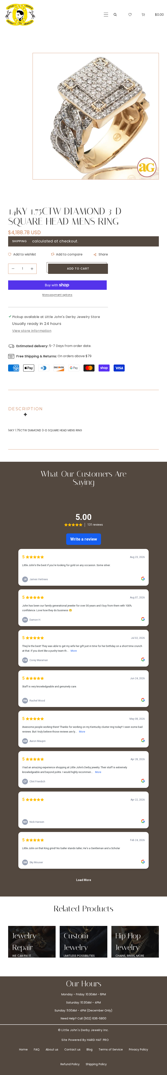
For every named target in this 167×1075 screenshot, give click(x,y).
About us (52, 1049)
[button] (106, 14)
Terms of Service (111, 1049)
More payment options (57, 295)
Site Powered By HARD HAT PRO (85, 1040)
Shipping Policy (96, 1064)
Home (23, 1049)
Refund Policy (70, 1064)
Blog (89, 1049)
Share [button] (103, 254)
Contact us (72, 1049)
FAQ (37, 1049)
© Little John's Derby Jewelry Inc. (83, 1030)
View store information (31, 330)
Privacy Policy (138, 1049)
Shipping (19, 241)
